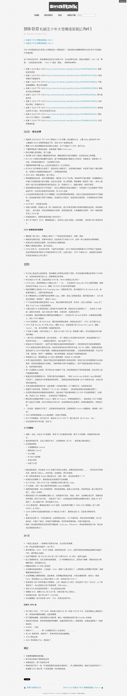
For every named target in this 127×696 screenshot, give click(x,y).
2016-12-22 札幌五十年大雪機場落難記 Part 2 (81, 688)
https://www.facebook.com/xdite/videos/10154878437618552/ (72, 101)
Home (36, 15)
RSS (60, 15)
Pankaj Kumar (81, 693)
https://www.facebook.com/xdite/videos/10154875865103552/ (71, 69)
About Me (71, 15)
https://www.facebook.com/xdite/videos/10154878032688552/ (71, 82)
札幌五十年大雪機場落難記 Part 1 (39, 40)
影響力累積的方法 (34, 688)
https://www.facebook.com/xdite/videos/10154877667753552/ (72, 75)
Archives (48, 15)
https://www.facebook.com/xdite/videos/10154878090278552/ (72, 88)
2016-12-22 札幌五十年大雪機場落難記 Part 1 (58, 29)
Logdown (64, 693)
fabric (73, 693)
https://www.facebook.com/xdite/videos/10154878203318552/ (71, 95)
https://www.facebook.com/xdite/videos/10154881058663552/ (71, 114)
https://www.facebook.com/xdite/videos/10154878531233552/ (71, 107)
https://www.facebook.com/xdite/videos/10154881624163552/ (72, 120)
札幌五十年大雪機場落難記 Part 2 (39, 43)
